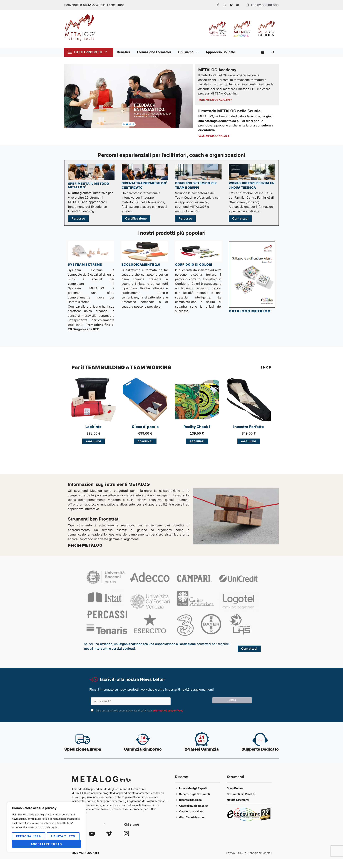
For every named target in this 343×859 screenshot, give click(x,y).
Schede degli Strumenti (194, 794)
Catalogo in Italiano (191, 811)
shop (266, 367)
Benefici (123, 52)
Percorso (78, 218)
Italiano (203, 805)
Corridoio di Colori (193, 264)
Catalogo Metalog (249, 311)
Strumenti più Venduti (241, 794)
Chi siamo (185, 52)
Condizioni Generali (260, 853)
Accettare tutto (46, 844)
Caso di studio (188, 805)
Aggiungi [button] (93, 441)
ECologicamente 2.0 (140, 264)
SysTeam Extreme (85, 264)
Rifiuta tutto (63, 836)
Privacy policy (234, 853)
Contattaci (240, 218)
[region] (46, 827)
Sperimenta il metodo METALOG (88, 185)
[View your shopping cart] (263, 52)
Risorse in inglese (190, 799)
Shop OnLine (235, 788)
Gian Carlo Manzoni (192, 817)
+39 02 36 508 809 (265, 5)
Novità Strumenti (238, 799)
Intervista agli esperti (193, 788)
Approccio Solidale (220, 52)
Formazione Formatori (154, 52)
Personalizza (28, 836)
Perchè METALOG (85, 545)
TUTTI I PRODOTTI (88, 52)
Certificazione (136, 218)
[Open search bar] (273, 52)
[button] (124, 124)
